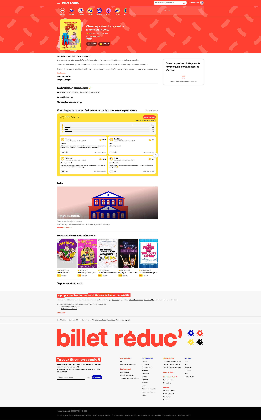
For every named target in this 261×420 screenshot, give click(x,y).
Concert (145, 380)
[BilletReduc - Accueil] (70, 3)
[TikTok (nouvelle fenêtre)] (200, 342)
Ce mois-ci (167, 383)
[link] (82, 139)
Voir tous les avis (152, 111)
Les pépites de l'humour (172, 368)
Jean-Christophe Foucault (89, 92)
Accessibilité (156, 415)
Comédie (115, 300)
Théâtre (144, 361)
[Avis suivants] (155, 155)
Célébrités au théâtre (69, 309)
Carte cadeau (168, 372)
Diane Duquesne (72, 92)
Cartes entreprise (126, 375)
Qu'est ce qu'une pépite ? (172, 361)
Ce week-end (168, 380)
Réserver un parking (64, 228)
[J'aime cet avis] (63, 152)
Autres (144, 395)
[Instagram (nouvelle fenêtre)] (191, 342)
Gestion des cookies (169, 415)
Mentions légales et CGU (101, 415)
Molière (166, 400)
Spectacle (145, 374)
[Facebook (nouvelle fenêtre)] (191, 333)
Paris (186, 361)
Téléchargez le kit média (129, 378)
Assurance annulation (128, 364)
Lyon (186, 364)
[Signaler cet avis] (66, 152)
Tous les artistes (169, 391)
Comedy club (147, 368)
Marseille (188, 368)
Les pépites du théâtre (171, 364)
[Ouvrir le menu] (59, 3)
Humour (145, 371)
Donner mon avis (149, 117)
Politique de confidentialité (82, 415)
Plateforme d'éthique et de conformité (137, 415)
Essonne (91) (148, 300)
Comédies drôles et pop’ (70, 307)
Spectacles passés (149, 389)
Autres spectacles (148, 392)
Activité (145, 383)
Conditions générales (64, 415)
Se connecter (194, 3)
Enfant (144, 377)
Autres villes (189, 377)
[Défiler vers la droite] (127, 11)
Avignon (188, 371)
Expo (143, 386)
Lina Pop (69, 97)
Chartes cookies (117, 415)
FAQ (121, 361)
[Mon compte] (201, 3)
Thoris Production (93, 36)
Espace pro (124, 372)
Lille (186, 374)
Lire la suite (61, 73)
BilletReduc (61, 320)
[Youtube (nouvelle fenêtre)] (200, 333)
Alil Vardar (167, 397)
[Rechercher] (184, 3)
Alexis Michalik (168, 394)
